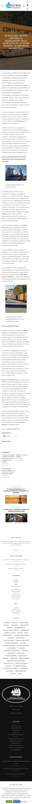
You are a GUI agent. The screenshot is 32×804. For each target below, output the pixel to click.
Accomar (16, 579)
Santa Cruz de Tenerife (11, 668)
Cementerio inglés (19, 627)
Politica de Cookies (16, 713)
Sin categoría (16, 598)
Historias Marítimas (16, 589)
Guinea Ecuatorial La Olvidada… (16, 568)
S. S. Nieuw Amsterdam (19, 665)
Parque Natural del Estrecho (16, 660)
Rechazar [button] (16, 801)
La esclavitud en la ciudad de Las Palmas (15, 564)
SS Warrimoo (24, 668)
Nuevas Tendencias (16, 597)
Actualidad (16, 581)
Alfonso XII (14, 622)
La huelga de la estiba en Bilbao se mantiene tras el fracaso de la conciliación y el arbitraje (8, 458)
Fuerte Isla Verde (9, 640)
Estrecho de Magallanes (21, 635)
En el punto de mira (16, 586)
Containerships (15, 350)
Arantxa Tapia (21, 218)
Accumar (6, 622)
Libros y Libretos (16, 591)
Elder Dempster (7, 635)
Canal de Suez (24, 625)
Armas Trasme (24, 622)
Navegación (13, 658)
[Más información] (27, 5)
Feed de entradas (16, 609)
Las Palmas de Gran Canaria (12, 650)
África (20, 673)
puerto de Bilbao (22, 330)
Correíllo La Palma (10, 632)
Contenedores (24, 630)
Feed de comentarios (16, 611)
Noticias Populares (16, 595)
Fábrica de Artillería (22, 640)
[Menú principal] (27, 9)
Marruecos (25, 650)
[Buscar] (27, 2)
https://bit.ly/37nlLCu (13, 429)
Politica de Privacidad (16, 706)
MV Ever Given (22, 655)
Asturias (6, 625)
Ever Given (11, 637)
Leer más (24, 801)
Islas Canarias (11, 648)
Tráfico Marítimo (20, 671)
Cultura (16, 582)
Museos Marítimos (11, 655)
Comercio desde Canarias (10, 630)
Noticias (16, 593)
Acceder (16, 607)
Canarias (9, 627)
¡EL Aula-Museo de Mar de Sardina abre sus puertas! (16, 559)
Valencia (13, 673)
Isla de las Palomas (23, 645)
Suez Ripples (9, 671)
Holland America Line (11, 643)
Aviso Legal (16, 709)
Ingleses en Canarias (9, 645)
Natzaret (5, 658)
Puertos (8, 665)
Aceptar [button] (9, 801)
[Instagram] (17, 550)
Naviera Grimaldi (24, 658)
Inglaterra (23, 643)
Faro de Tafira (20, 637)
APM (26, 418)
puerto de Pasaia (17, 355)
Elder (16, 584)
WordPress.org (16, 613)
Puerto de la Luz (9, 663)
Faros (16, 588)
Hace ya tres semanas (9, 380)
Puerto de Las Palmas (22, 663)
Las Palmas (21, 648)
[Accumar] (13, 5)
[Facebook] (15, 550)
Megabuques (11, 653)
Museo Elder (20, 653)
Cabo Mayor (14, 625)
